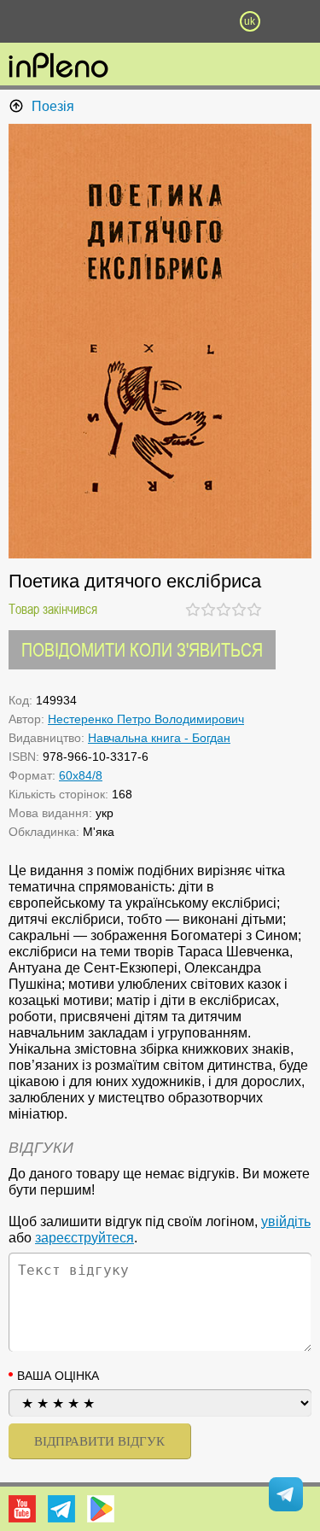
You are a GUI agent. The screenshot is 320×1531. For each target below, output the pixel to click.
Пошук (115, 21)
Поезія (53, 106)
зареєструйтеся (84, 1237)
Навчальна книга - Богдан (159, 738)
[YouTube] (22, 1508)
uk (249, 21)
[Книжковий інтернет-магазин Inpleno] (58, 66)
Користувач (160, 21)
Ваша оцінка (58, 1375)
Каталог (24, 21)
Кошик (205, 21)
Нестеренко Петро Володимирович (146, 719)
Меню (71, 21)
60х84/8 (80, 775)
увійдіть (286, 1221)
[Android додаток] (100, 1508)
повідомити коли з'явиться (142, 649)
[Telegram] (61, 1508)
